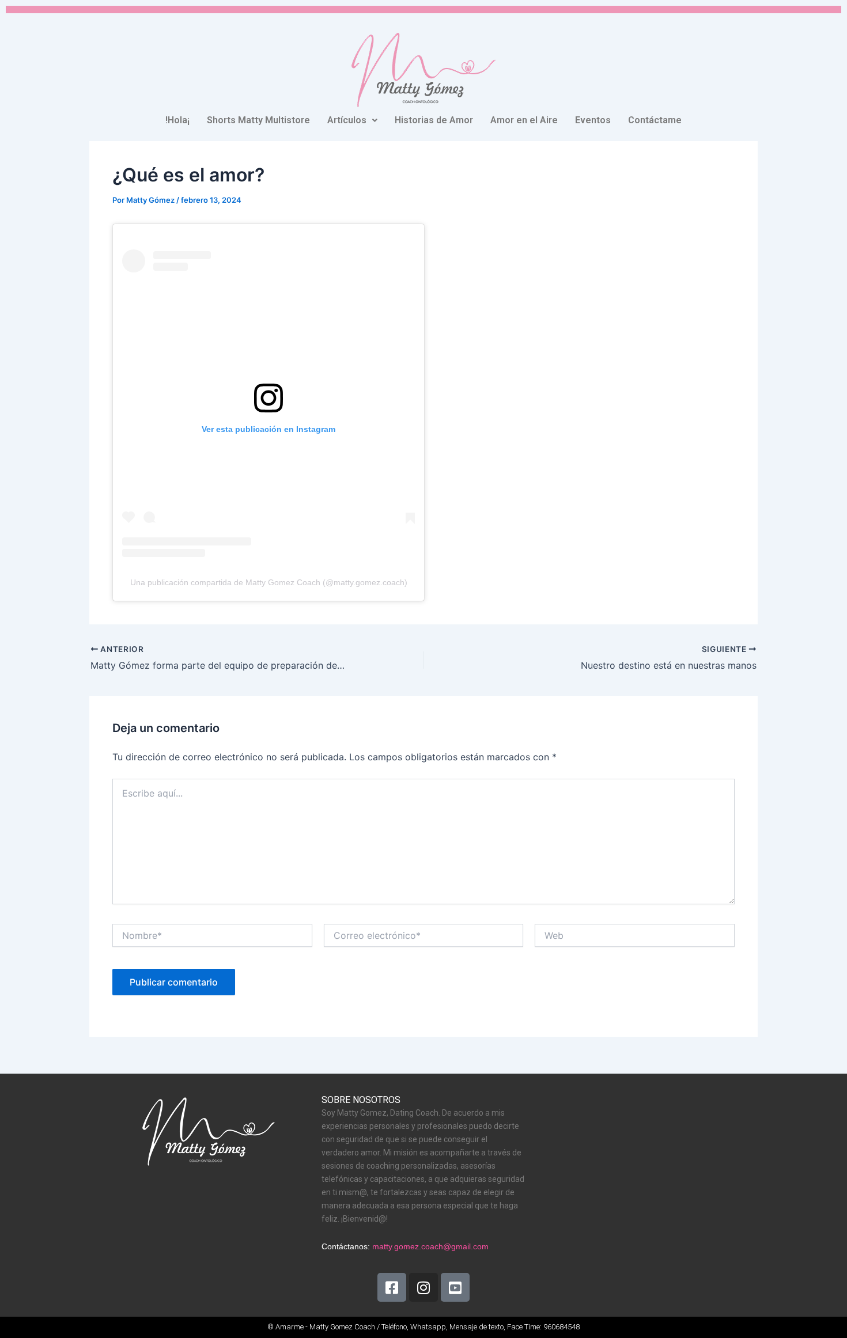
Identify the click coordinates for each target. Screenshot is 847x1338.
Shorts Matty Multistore (258, 120)
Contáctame (655, 120)
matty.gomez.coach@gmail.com (430, 1246)
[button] (352, 120)
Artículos (346, 120)
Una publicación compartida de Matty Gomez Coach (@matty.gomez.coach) (268, 582)
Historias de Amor (434, 120)
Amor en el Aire (524, 120)
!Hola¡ (177, 120)
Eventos (593, 120)
